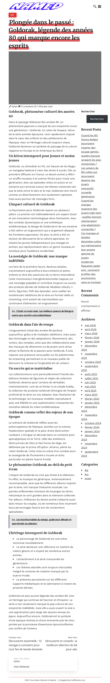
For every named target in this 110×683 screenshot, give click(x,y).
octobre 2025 (93, 362)
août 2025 (91, 374)
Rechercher (88, 111)
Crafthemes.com (78, 680)
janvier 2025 (92, 403)
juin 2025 (90, 382)
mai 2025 (90, 386)
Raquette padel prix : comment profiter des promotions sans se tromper (91, 274)
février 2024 (92, 427)
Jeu (87, 474)
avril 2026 (90, 329)
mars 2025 (91, 394)
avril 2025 (90, 390)
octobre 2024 (93, 423)
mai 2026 (90, 325)
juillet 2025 (91, 378)
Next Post (72, 637)
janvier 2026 (92, 341)
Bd (12, 15)
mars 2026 (91, 333)
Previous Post (15, 637)
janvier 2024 (92, 431)
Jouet (88, 478)
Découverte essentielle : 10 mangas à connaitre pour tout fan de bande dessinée (26, 645)
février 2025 (92, 398)
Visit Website (22, 666)
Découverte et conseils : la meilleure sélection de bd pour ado (61, 645)
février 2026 (92, 337)
